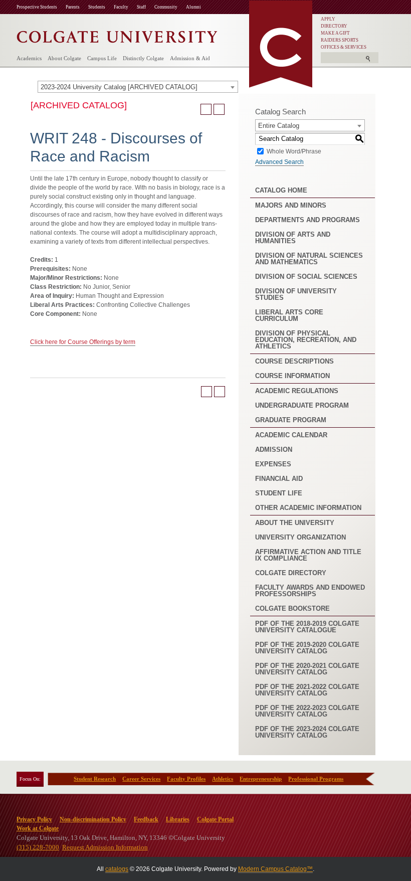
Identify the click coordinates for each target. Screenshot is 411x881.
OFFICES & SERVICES (343, 47)
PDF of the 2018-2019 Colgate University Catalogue (307, 627)
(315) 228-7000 (38, 847)
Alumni (193, 7)
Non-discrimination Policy (93, 819)
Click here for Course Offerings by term (82, 341)
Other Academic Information (308, 507)
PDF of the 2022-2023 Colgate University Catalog (307, 711)
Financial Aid (279, 478)
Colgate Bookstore (292, 608)
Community (165, 7)
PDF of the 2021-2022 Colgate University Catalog (307, 690)
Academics (29, 58)
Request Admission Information (105, 847)
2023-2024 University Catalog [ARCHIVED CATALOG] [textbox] (119, 87)
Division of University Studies (296, 294)
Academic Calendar (291, 435)
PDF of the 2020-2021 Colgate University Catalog (307, 669)
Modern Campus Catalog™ (275, 868)
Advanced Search (279, 161)
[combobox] (138, 87)
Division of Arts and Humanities (292, 238)
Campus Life (102, 58)
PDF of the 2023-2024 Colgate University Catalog (307, 732)
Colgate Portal (215, 819)
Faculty (121, 7)
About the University (294, 522)
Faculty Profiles (186, 779)
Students (96, 7)
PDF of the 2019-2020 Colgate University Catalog (307, 648)
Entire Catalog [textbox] (278, 125)
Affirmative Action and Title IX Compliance (308, 555)
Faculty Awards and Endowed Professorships (310, 591)
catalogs (116, 868)
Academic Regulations (296, 391)
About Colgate (64, 58)
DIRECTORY (334, 26)
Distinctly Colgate (143, 58)
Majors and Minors (290, 205)
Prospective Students (37, 7)
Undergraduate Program (302, 405)
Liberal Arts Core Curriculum (289, 315)
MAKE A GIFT (335, 33)
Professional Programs (315, 779)
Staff (141, 7)
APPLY (328, 19)
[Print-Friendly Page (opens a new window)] (206, 109)
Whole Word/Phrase (294, 150)
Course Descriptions (294, 361)
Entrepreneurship (261, 779)
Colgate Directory (290, 573)
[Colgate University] (117, 34)
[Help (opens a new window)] (219, 109)
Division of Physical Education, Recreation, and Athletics (305, 339)
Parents (73, 7)
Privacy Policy (34, 819)
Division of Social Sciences (306, 276)
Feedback (146, 819)
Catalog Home (281, 190)
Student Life (278, 493)
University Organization (300, 537)
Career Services (141, 779)
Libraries (177, 819)
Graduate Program (290, 420)
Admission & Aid (190, 58)
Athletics (222, 779)
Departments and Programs (307, 220)
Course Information (292, 376)
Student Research (95, 779)
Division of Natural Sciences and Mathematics (309, 259)
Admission (273, 449)
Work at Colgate (38, 828)
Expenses (273, 464)
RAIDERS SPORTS (339, 40)
